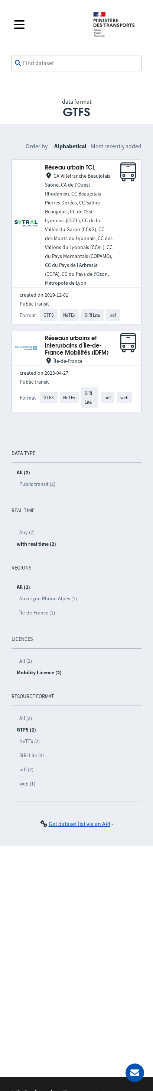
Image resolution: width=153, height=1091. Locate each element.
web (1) (27, 783)
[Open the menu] (47, 24)
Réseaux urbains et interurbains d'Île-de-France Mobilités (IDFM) (76, 346)
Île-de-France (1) (37, 612)
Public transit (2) (37, 484)
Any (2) (27, 532)
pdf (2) (26, 769)
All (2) (25, 661)
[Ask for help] (135, 1072)
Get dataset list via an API (79, 823)
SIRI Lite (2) (31, 755)
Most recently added (116, 146)
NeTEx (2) (29, 741)
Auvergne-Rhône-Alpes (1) (48, 598)
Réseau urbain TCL (70, 168)
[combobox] (76, 63)
